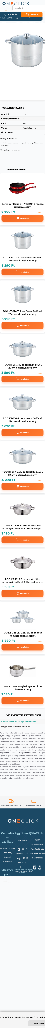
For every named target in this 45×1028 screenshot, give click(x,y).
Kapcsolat (22, 841)
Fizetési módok (7, 850)
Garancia (7, 863)
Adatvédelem (37, 846)
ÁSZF (37, 841)
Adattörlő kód (37, 850)
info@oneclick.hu (23, 873)
